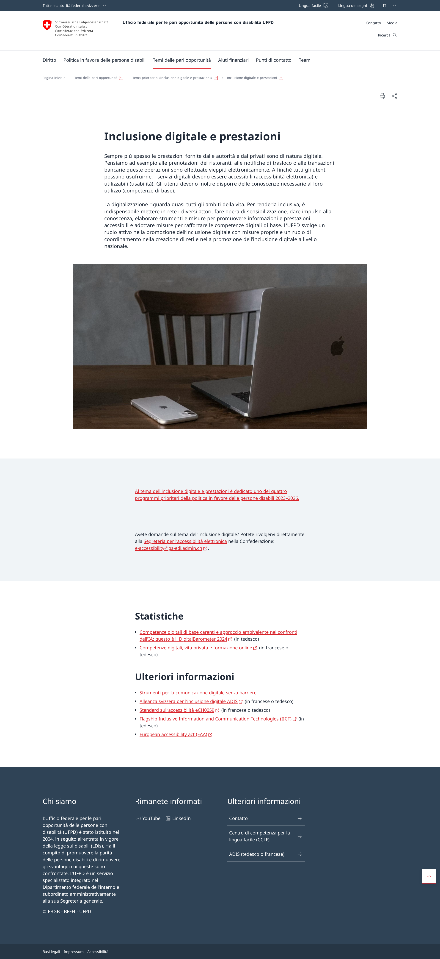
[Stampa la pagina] (382, 96)
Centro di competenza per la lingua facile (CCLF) (259, 836)
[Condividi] (394, 96)
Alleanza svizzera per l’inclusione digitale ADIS (189, 701)
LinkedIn (181, 818)
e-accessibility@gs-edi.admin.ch (168, 548)
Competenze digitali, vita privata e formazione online (196, 648)
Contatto (238, 818)
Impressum (74, 951)
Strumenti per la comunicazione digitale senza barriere (198, 692)
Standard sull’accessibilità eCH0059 (177, 710)
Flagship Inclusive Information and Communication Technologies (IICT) (216, 719)
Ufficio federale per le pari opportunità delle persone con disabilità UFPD (198, 22)
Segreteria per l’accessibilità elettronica (185, 541)
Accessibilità (97, 951)
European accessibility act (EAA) (173, 734)
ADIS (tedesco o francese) (256, 854)
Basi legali (51, 951)
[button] (49, 60)
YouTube (151, 818)
